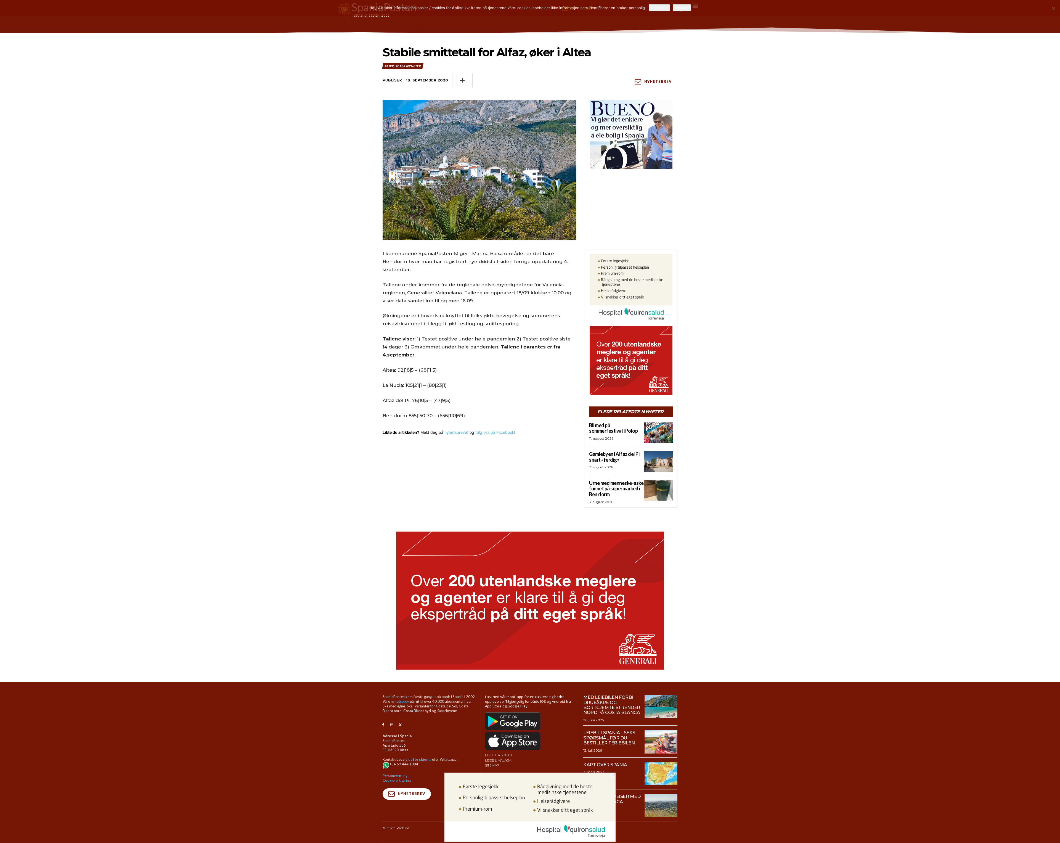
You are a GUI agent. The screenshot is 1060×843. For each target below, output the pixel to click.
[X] (400, 725)
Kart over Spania (605, 764)
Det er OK (659, 8)
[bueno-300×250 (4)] (631, 134)
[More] (462, 80)
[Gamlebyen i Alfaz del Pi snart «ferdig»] (658, 461)
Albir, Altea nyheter (402, 66)
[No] (1053, 8)
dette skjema (419, 759)
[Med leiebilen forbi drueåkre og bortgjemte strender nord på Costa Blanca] (661, 706)
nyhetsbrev (400, 701)
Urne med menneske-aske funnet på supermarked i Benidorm (616, 488)
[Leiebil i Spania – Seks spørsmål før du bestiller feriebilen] (661, 742)
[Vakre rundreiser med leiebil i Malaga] (661, 805)
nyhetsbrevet (456, 432)
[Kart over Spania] (661, 774)
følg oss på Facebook (494, 432)
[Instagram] (392, 725)
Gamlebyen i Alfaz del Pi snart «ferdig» (614, 457)
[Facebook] (383, 725)
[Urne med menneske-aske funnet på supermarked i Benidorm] (658, 490)
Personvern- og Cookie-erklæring (397, 778)
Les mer (682, 8)
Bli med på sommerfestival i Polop (613, 428)
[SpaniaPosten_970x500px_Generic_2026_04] (530, 601)
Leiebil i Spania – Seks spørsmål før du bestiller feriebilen (609, 738)
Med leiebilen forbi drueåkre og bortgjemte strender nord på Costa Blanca (611, 705)
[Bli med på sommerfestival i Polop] (658, 432)
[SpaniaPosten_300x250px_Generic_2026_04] (631, 360)
